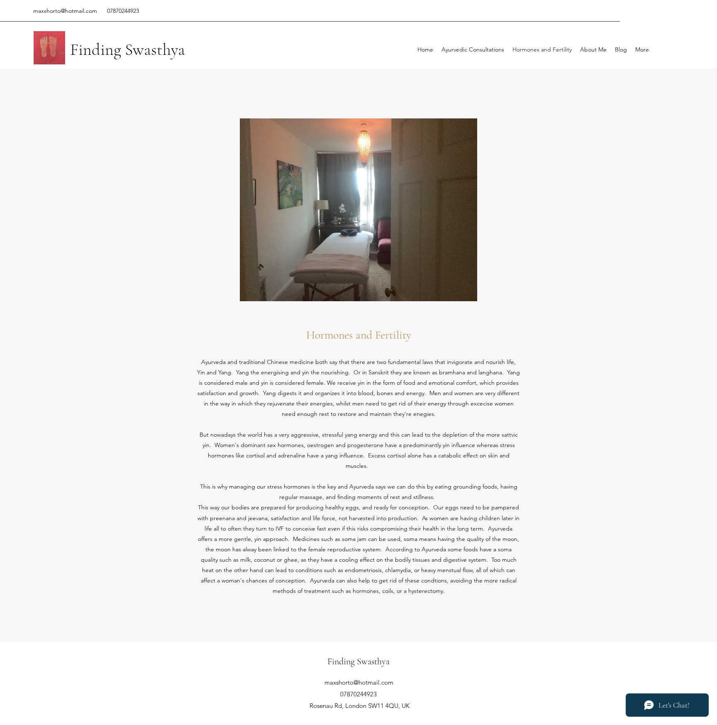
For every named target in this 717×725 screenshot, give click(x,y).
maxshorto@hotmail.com (65, 11)
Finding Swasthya (127, 49)
